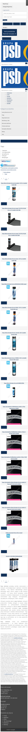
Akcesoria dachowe (6, 123)
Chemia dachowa (6, 126)
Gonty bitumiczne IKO (7, 112)
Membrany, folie (5, 120)
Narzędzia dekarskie (6, 129)
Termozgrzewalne (6, 152)
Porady (8, 96)
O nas (8, 94)
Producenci (9, 93)
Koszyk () (5, 27)
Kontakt (8, 103)
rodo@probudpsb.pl (18, 637)
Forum (5, 719)
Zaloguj (5, 20)
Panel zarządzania (8, 24)
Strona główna (6, 172)
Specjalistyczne (5, 154)
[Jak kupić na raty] (6, 162)
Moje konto (16, 24)
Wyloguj (23, 24)
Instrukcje (9, 98)
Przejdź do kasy (6, 38)
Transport (9, 101)
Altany (3, 131)
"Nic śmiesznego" (7, 721)
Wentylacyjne (5, 157)
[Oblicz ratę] (8, 166)
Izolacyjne (4, 155)
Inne (3, 134)
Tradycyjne (4, 150)
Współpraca (9, 100)
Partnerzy (5, 724)
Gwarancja (5, 722)
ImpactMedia (18, 729)
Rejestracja (5, 3)
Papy (3, 115)
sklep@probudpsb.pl (5, 704)
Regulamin (5, 717)
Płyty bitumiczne (5, 117)
